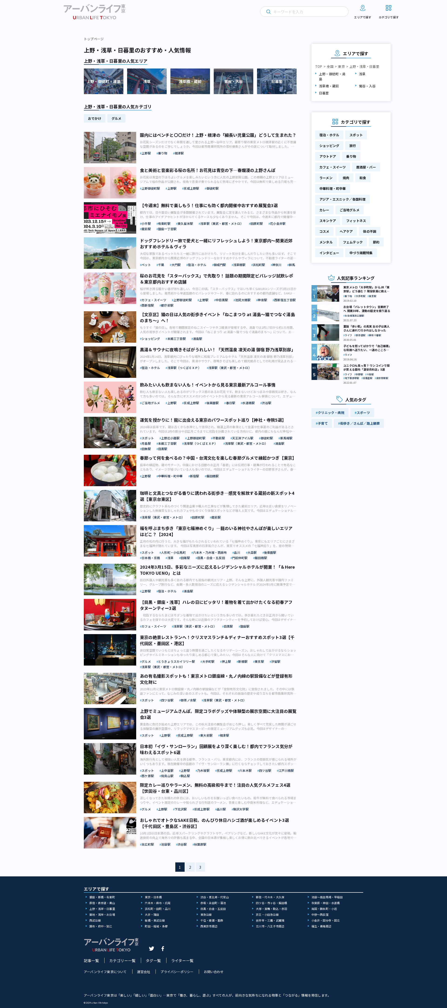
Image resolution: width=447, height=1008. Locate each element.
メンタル (326, 242)
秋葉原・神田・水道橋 (326, 903)
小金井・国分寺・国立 (326, 920)
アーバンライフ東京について (105, 971)
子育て (323, 423)
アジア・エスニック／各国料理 (342, 199)
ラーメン (325, 177)
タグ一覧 (153, 960)
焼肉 (346, 177)
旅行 (352, 145)
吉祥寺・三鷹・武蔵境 (270, 920)
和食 (362, 177)
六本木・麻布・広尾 (157, 903)
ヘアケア (346, 231)
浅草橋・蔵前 (329, 86)
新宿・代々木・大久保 (270, 897)
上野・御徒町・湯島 (332, 76)
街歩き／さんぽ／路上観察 (360, 423)
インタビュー (329, 252)
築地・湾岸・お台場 (102, 914)
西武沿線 (95, 920)
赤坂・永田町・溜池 (213, 903)
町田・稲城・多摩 (156, 926)
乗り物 (351, 156)
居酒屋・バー (366, 167)
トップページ (94, 39)
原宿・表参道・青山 (102, 903)
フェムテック (353, 242)
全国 (330, 66)
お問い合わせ (214, 971)
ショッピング (329, 145)
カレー (324, 210)
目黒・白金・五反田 (213, 909)
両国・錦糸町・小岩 (324, 909)
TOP (318, 66)
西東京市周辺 (208, 926)
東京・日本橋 (153, 897)
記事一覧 (91, 960)
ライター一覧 (182, 960)
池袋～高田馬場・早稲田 (327, 897)
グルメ (117, 118)
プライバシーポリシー (176, 971)
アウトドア (327, 156)
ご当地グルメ (349, 210)
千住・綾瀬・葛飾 (211, 920)
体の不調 (369, 231)
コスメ (324, 231)
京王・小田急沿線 (267, 914)
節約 (376, 242)
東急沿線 (206, 914)
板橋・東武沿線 (155, 920)
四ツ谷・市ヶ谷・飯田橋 (271, 903)
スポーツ (363, 412)
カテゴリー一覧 (122, 960)
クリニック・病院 (331, 412)
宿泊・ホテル (329, 135)
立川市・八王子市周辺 (270, 926)
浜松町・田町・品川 (157, 909)
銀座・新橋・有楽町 (102, 897)
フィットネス (356, 220)
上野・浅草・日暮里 (102, 909)
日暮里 (324, 93)
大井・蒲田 (152, 914)
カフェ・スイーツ (332, 167)
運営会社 (143, 971)
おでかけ (94, 118)
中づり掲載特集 (360, 252)
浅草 (362, 74)
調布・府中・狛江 (100, 926)
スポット (356, 135)
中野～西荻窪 (320, 914)
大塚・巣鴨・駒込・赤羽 (271, 909)
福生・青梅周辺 (321, 926)
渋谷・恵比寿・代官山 (214, 897)
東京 (341, 66)
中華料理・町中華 (332, 188)
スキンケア (327, 220)
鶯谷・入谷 (367, 86)
